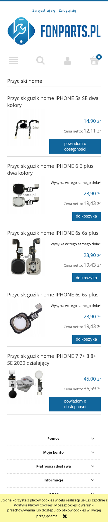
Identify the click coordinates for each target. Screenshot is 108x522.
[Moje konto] (67, 60)
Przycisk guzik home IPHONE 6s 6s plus (53, 232)
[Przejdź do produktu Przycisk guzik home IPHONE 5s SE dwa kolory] (26, 127)
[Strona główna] (54, 30)
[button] (13, 60)
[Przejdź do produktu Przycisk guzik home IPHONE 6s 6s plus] (26, 256)
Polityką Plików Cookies (33, 505)
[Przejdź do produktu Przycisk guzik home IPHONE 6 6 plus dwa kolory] (26, 195)
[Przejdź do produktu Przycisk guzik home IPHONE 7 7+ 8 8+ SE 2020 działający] (26, 385)
